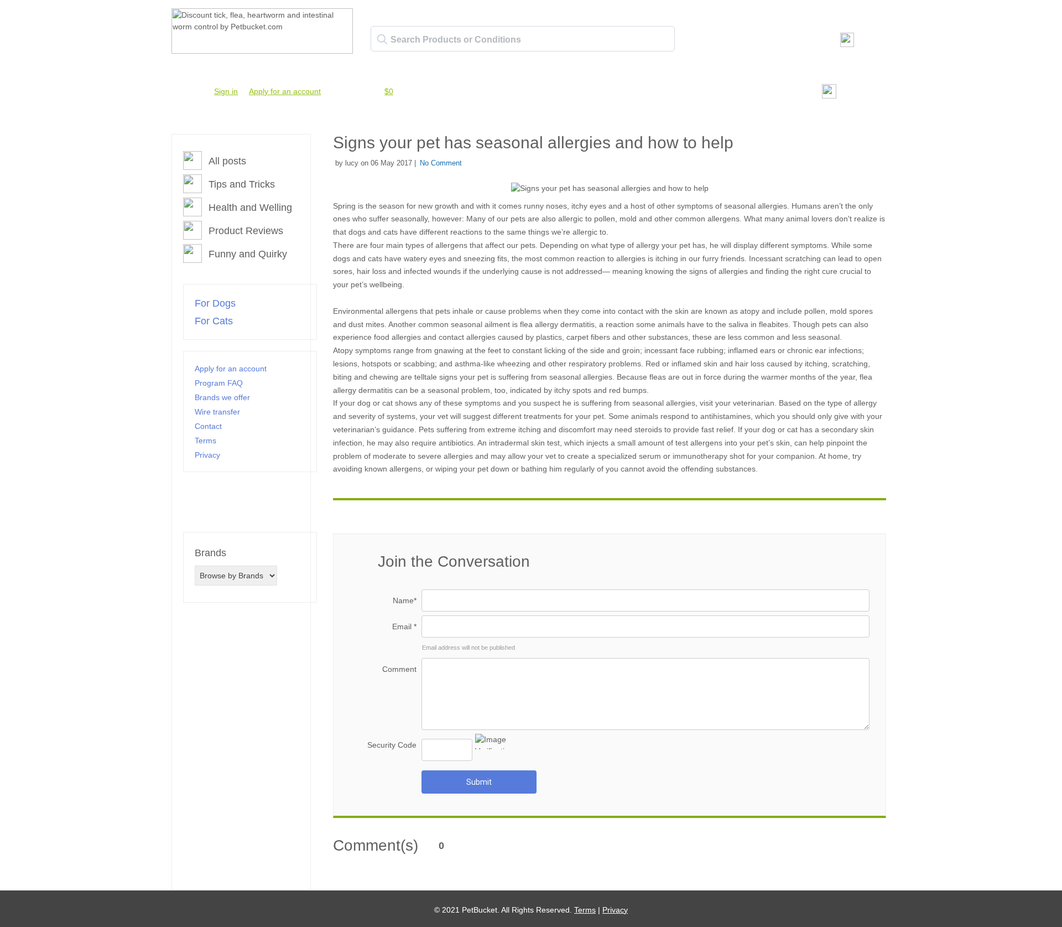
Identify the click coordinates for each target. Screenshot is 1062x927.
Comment (399, 669)
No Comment (441, 163)
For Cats (214, 321)
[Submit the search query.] (382, 39)
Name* (405, 600)
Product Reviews (246, 230)
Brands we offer (222, 397)
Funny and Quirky (248, 254)
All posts (227, 161)
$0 (388, 91)
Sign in (226, 91)
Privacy (207, 454)
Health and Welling (250, 207)
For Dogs (215, 303)
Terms (205, 440)
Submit (479, 782)
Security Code (392, 744)
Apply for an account (285, 91)
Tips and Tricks (242, 184)
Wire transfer (217, 411)
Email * (404, 626)
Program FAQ (219, 383)
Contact (208, 426)
